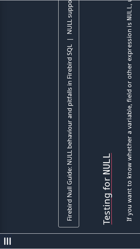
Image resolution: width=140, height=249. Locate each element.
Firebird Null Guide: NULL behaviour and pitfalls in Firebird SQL (69, 132)
